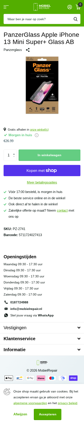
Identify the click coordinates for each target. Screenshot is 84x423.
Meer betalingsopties (42, 182)
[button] (15, 151)
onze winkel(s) (39, 129)
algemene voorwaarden (30, 403)
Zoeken (75, 19)
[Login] (69, 7)
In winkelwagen (49, 155)
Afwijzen (20, 414)
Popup (37, 135)
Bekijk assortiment (6, 7)
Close (42, 327)
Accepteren (47, 414)
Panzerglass (13, 50)
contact (62, 210)
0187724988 (19, 302)
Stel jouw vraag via (32, 315)
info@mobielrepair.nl (26, 309)
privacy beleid (67, 403)
